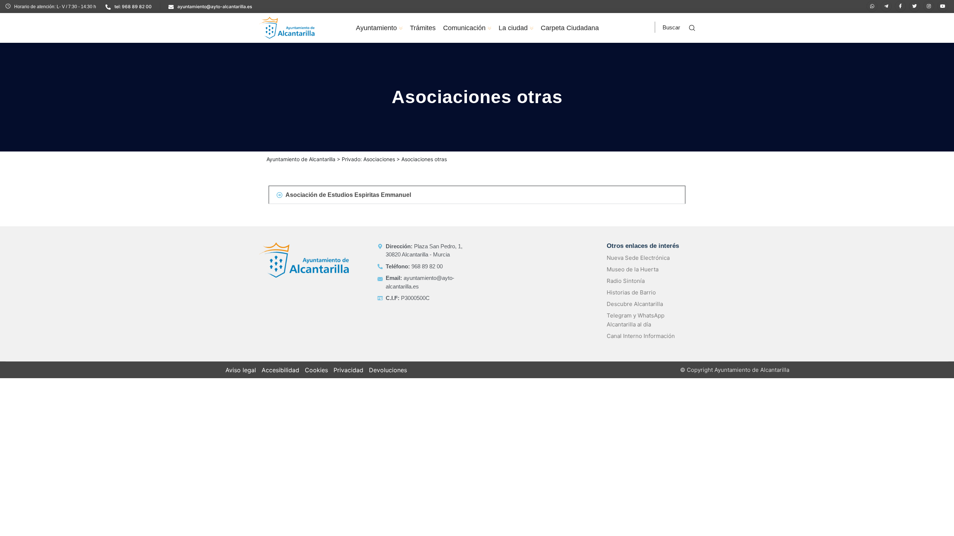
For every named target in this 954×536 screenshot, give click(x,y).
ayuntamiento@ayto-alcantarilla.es (214, 6)
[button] (477, 195)
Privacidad (348, 370)
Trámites (423, 28)
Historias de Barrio (631, 292)
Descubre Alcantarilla (635, 303)
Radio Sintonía (626, 280)
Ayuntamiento (376, 28)
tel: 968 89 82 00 (133, 6)
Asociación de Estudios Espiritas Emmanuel (348, 195)
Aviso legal (240, 370)
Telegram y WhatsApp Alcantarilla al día (635, 320)
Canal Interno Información (641, 335)
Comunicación (464, 28)
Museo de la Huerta (632, 269)
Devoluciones (388, 370)
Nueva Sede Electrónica (638, 257)
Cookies (316, 370)
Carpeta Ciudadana (570, 28)
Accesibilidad (280, 370)
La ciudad (513, 28)
